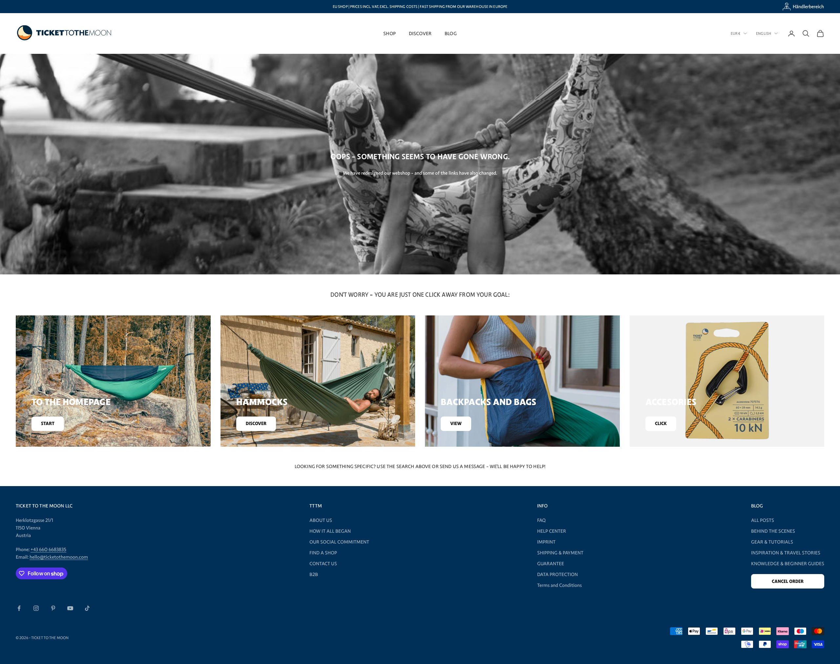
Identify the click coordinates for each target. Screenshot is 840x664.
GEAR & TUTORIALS (772, 542)
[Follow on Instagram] (36, 608)
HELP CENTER (551, 531)
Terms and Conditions (559, 585)
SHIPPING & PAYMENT (560, 553)
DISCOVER (420, 33)
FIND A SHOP (323, 553)
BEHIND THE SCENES (773, 531)
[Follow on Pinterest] (53, 608)
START (47, 423)
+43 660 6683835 (48, 549)
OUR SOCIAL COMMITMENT (339, 542)
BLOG (451, 33)
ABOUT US (320, 520)
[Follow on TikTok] (87, 608)
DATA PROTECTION (557, 574)
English (763, 33)
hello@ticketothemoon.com (59, 557)
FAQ (541, 520)
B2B (313, 574)
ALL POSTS (762, 520)
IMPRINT (546, 542)
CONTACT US (323, 564)
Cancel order (788, 581)
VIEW (456, 423)
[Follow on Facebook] (19, 608)
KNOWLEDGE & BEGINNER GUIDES (787, 564)
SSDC (377, 638)
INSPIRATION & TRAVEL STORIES (785, 553)
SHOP (389, 33)
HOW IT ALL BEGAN (330, 531)
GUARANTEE (550, 564)
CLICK (661, 423)
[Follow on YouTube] (70, 608)
